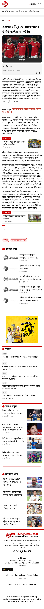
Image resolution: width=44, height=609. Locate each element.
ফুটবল (6, 240)
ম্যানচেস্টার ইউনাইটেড (18, 240)
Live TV (18, 584)
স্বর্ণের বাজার (24, 11)
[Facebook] (14, 551)
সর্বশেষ (8, 349)
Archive (10, 584)
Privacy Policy (32, 575)
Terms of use (20, 575)
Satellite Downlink (30, 584)
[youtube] (29, 551)
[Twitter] (17, 551)
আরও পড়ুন (11, 406)
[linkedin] (25, 551)
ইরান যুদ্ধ (15, 11)
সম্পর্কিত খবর (11, 474)
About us (9, 575)
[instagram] (21, 551)
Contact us (22, 579)
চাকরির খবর (35, 11)
